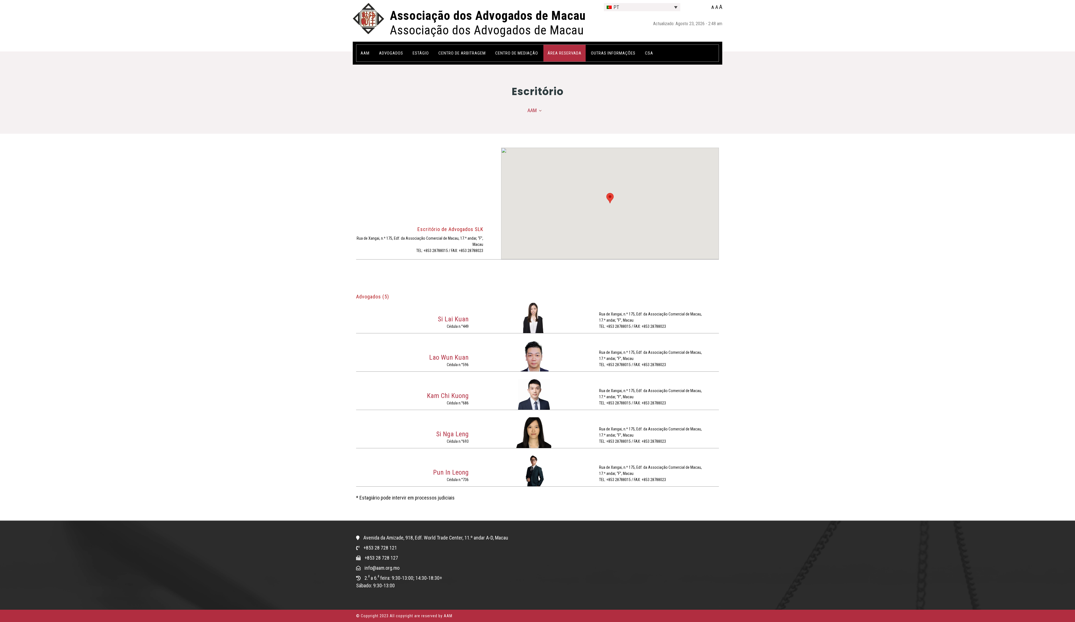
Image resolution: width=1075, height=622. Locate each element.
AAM (532, 110)
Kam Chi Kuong (448, 396)
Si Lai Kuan (453, 319)
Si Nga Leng (452, 434)
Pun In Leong (451, 472)
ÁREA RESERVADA (564, 53)
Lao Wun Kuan (449, 357)
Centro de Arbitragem (462, 53)
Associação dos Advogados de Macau (488, 15)
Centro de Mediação (516, 53)
